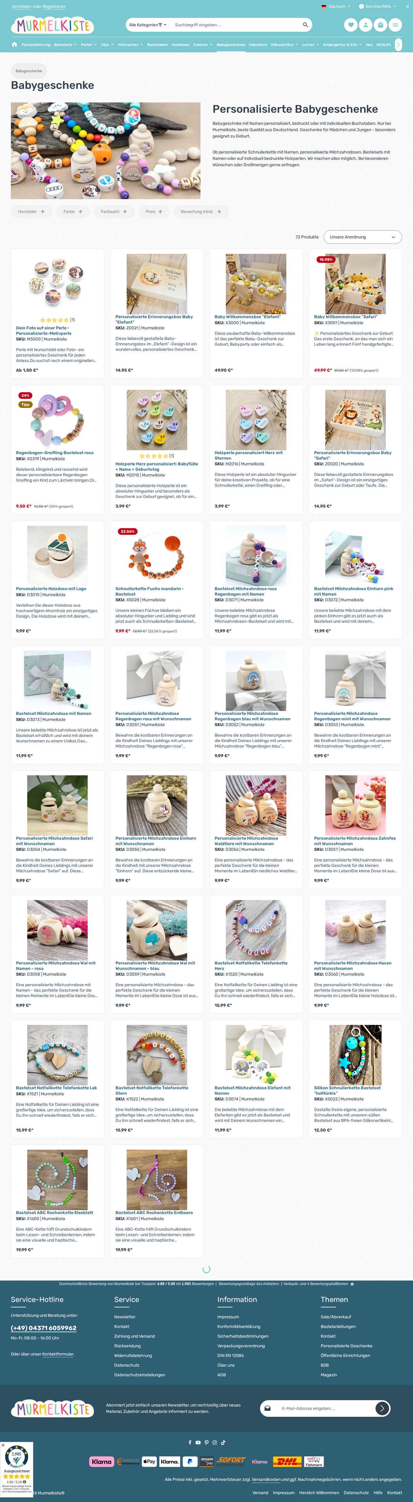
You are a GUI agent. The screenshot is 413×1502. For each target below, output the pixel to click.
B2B (325, 1365)
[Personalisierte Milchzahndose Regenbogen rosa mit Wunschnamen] (157, 681)
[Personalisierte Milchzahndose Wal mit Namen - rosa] (57, 930)
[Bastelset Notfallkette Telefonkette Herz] (256, 930)
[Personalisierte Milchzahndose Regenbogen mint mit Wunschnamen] (355, 681)
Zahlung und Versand (134, 1336)
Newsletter (124, 1316)
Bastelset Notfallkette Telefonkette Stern (151, 1090)
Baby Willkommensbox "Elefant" (248, 316)
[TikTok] (223, 1442)
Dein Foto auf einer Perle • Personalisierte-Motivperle (43, 330)
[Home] (14, 44)
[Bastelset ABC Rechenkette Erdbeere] (157, 1180)
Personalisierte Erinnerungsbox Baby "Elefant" (154, 319)
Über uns (226, 1365)
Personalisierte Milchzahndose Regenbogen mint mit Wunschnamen (352, 716)
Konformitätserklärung (238, 1326)
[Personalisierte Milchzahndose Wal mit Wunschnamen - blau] (157, 930)
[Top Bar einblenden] (395, 25)
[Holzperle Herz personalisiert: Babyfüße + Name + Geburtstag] (157, 420)
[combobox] (234, 25)
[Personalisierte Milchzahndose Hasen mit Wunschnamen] (355, 930)
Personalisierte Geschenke (346, 1346)
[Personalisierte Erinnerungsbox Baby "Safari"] (355, 420)
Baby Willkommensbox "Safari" (346, 316)
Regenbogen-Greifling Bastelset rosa (54, 452)
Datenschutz (126, 1365)
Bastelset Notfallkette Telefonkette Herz (251, 966)
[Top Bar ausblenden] (407, 6)
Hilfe (378, 1492)
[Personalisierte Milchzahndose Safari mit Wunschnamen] (57, 805)
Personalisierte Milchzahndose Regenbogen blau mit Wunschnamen (253, 716)
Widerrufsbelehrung (133, 1355)
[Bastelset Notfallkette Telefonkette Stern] (157, 1055)
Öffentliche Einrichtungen (345, 1355)
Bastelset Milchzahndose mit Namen (53, 713)
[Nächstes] (398, 44)
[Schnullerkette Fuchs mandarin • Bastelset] (157, 556)
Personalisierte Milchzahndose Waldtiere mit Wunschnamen (246, 841)
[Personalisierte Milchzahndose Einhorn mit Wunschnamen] (157, 805)
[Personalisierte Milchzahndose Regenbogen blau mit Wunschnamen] (256, 681)
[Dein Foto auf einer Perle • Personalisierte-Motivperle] (57, 284)
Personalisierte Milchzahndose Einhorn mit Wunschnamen (155, 841)
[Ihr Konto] (365, 25)
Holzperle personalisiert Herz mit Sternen (249, 455)
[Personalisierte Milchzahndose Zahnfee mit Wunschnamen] (355, 805)
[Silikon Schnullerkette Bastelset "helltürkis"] (355, 1055)
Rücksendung (127, 1346)
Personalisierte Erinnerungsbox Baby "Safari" (353, 455)
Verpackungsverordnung (241, 1346)
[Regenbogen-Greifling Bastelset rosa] (57, 420)
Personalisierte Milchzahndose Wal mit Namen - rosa (56, 966)
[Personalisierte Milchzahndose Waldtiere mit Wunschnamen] (256, 805)
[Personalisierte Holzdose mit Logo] (57, 556)
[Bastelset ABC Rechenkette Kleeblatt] (57, 1180)
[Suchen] (305, 25)
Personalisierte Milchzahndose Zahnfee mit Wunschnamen (355, 841)
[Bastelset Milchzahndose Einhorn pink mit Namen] (355, 556)
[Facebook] (190, 1442)
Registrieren (54, 6)
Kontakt (121, 1326)
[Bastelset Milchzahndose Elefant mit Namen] (256, 1055)
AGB (221, 1375)
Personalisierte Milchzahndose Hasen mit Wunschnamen (353, 966)
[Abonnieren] (382, 1408)
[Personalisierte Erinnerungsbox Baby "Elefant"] (157, 284)
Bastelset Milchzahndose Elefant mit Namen (253, 1090)
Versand (260, 1492)
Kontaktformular (57, 1354)
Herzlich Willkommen (319, 1492)
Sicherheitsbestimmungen (242, 1336)
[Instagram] (215, 1442)
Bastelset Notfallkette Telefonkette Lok (56, 1087)
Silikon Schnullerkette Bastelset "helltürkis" (347, 1090)
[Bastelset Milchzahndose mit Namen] (57, 681)
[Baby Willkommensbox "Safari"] (355, 284)
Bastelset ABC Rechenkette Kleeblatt (54, 1212)
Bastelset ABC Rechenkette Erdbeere (154, 1212)
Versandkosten (266, 1479)
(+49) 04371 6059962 (43, 1328)
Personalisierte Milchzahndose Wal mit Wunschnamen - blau (155, 966)
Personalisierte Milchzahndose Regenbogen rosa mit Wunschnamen (153, 716)
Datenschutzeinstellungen (139, 1375)
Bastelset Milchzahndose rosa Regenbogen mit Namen (246, 591)
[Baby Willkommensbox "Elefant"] (256, 284)
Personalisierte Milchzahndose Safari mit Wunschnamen (54, 841)
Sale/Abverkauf (336, 1316)
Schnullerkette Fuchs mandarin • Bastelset (149, 591)
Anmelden (21, 6)
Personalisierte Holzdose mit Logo (51, 588)
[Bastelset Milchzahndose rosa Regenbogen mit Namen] (256, 556)
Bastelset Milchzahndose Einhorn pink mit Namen (353, 591)
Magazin (329, 1375)
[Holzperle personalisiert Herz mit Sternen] (256, 420)
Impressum (228, 1316)
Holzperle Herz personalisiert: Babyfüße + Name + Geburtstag (156, 466)
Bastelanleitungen (338, 1326)
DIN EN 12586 (230, 1355)
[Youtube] (199, 1442)
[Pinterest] (207, 1442)
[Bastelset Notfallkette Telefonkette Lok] (57, 1055)
